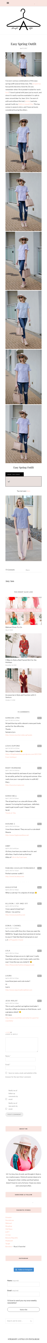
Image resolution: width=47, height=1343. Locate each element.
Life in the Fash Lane (19, 857)
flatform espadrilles (25, 104)
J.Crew (8, 1235)
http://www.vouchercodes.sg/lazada (18, 735)
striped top (37, 84)
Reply (39, 718)
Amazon (8, 1217)
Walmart (8, 1223)
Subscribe (23, 1309)
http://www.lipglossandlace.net (17, 835)
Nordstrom (9, 1220)
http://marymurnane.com (14, 785)
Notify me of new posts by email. (13, 1106)
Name (8, 1056)
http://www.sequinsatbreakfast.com (18, 990)
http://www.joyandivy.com (15, 915)
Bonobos (8, 1246)
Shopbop (8, 1226)
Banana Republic (11, 1238)
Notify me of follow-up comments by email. (13, 1095)
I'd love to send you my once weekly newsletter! (22, 1301)
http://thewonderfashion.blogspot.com (19, 965)
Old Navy (8, 1229)
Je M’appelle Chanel (15, 940)
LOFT (7, 1232)
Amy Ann (9, 581)
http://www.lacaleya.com (14, 876)
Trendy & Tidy (10, 813)
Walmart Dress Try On (13, 627)
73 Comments (10, 570)
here (7, 92)
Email (7, 1064)
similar (27, 101)
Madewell (9, 1241)
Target (7, 1244)
